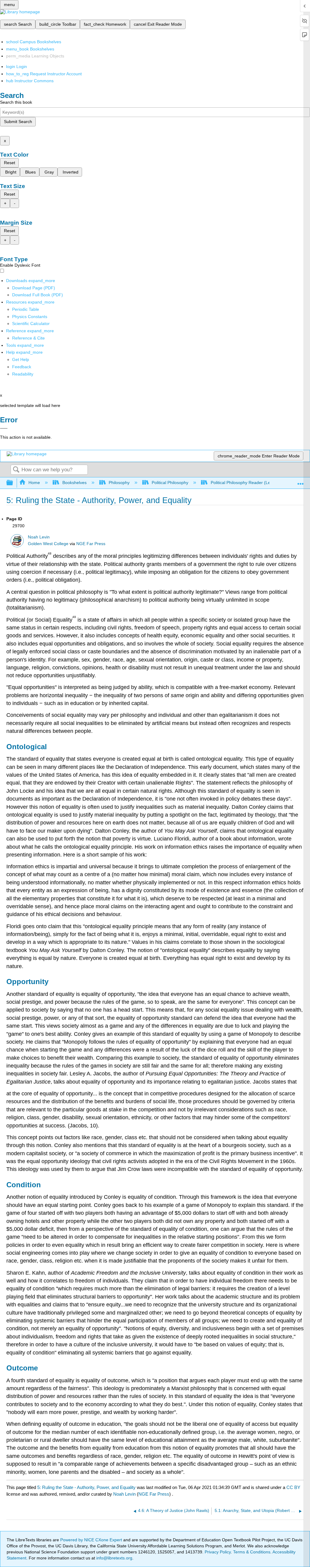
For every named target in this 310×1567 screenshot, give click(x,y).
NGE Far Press (90, 543)
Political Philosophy (170, 482)
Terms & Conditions (251, 1551)
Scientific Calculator (31, 323)
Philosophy (119, 482)
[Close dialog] (4, 428)
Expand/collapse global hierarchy (13, 483)
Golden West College (48, 543)
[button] (21, 366)
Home (34, 482)
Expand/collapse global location (300, 481)
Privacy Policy (218, 1551)
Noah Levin (39, 537)
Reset (9, 162)
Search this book (16, 102)
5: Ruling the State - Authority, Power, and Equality (86, 1487)
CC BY (293, 1487)
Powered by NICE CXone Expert (91, 1539)
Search (16, 470)
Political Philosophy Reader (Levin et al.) (249, 482)
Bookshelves (74, 482)
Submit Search (18, 121)
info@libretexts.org (113, 1558)
